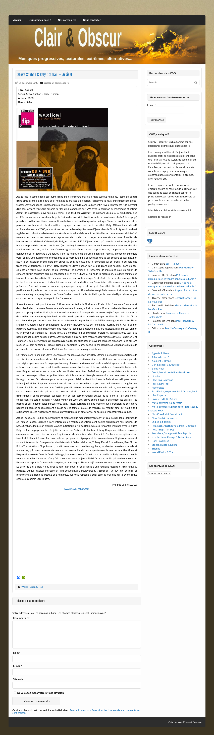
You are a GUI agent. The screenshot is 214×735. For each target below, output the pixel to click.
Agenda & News (160, 353)
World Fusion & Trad (32, 586)
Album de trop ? (160, 356)
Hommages (158, 387)
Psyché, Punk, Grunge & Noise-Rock (171, 436)
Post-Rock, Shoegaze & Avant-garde (171, 433)
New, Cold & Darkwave (164, 417)
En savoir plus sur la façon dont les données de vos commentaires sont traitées (76, 711)
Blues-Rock (158, 368)
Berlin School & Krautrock (166, 364)
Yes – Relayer (173, 263)
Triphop (156, 448)
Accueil (17, 19)
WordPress (184, 722)
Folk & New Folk (160, 383)
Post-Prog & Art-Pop (163, 429)
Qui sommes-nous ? (40, 19)
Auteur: (22, 98)
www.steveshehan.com (76, 488)
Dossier (156, 376)
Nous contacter (92, 19)
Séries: (22, 93)
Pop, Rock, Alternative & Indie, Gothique (174, 425)
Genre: (22, 102)
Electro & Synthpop (162, 379)
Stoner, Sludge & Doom (164, 444)
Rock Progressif (160, 440)
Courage (197, 722)
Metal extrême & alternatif (167, 402)
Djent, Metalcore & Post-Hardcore (171, 372)
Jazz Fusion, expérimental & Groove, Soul (174, 391)
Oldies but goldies (162, 421)
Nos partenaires (67, 19)
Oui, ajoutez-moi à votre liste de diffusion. (40, 692)
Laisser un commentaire (56, 82)
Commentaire (21, 618)
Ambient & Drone (161, 360)
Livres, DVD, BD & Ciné (164, 398)
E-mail (17, 666)
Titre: (21, 89)
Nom (16, 652)
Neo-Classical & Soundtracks (168, 414)
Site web (18, 679)
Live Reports (159, 395)
